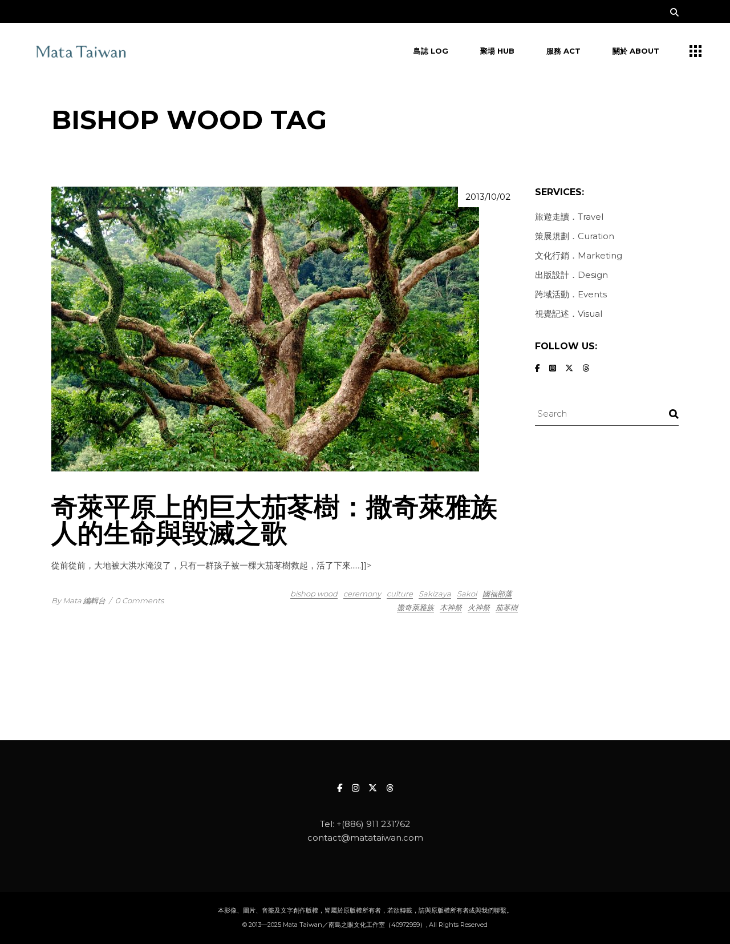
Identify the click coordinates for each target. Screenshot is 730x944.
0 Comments (139, 600)
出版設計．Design (571, 274)
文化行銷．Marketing (578, 255)
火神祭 (479, 607)
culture (400, 593)
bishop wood (314, 593)
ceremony (362, 593)
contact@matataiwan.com (365, 837)
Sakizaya (435, 593)
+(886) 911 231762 (373, 823)
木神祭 (451, 607)
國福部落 (497, 593)
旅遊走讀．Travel (569, 216)
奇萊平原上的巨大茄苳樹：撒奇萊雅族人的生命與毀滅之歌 (274, 519)
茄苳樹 (507, 607)
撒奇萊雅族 (415, 607)
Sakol (467, 593)
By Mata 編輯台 (78, 600)
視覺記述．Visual (568, 313)
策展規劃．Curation (574, 236)
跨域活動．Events (571, 294)
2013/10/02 (487, 196)
